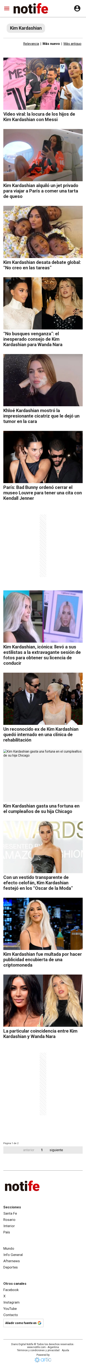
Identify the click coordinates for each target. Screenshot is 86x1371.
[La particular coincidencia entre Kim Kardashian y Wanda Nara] (43, 1001)
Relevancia (31, 44)
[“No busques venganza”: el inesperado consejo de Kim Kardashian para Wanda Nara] (43, 303)
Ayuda (65, 1350)
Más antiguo (72, 44)
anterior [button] (28, 1150)
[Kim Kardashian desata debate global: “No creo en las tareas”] (43, 232)
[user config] (77, 8)
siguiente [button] (56, 1150)
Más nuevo (51, 44)
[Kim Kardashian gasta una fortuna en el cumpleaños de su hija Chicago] (43, 775)
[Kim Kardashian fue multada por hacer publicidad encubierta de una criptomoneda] (43, 924)
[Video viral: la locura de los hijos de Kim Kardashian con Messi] (43, 84)
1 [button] (42, 1150)
